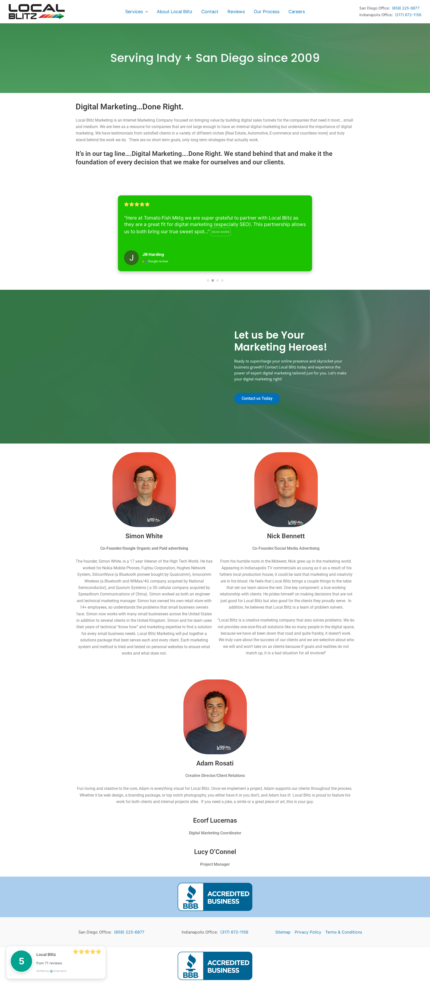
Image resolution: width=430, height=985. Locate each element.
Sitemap (283, 932)
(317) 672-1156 (408, 14)
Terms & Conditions (343, 932)
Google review (157, 261)
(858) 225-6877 (406, 8)
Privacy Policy (308, 932)
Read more (220, 232)
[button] (145, 11)
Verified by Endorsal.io (51, 970)
